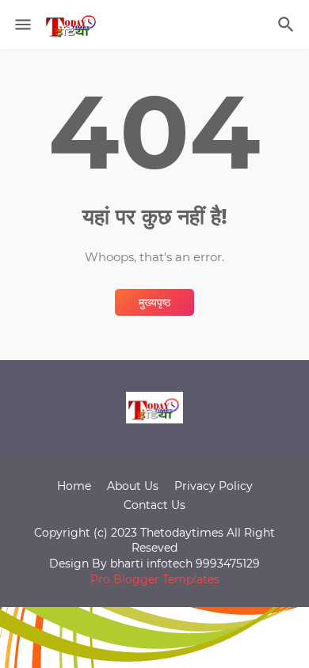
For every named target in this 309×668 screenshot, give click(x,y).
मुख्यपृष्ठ (154, 302)
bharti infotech (153, 563)
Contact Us (154, 505)
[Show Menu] (22, 24)
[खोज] (288, 24)
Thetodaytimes (181, 533)
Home (74, 486)
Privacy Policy (213, 486)
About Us (132, 486)
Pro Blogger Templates (154, 579)
